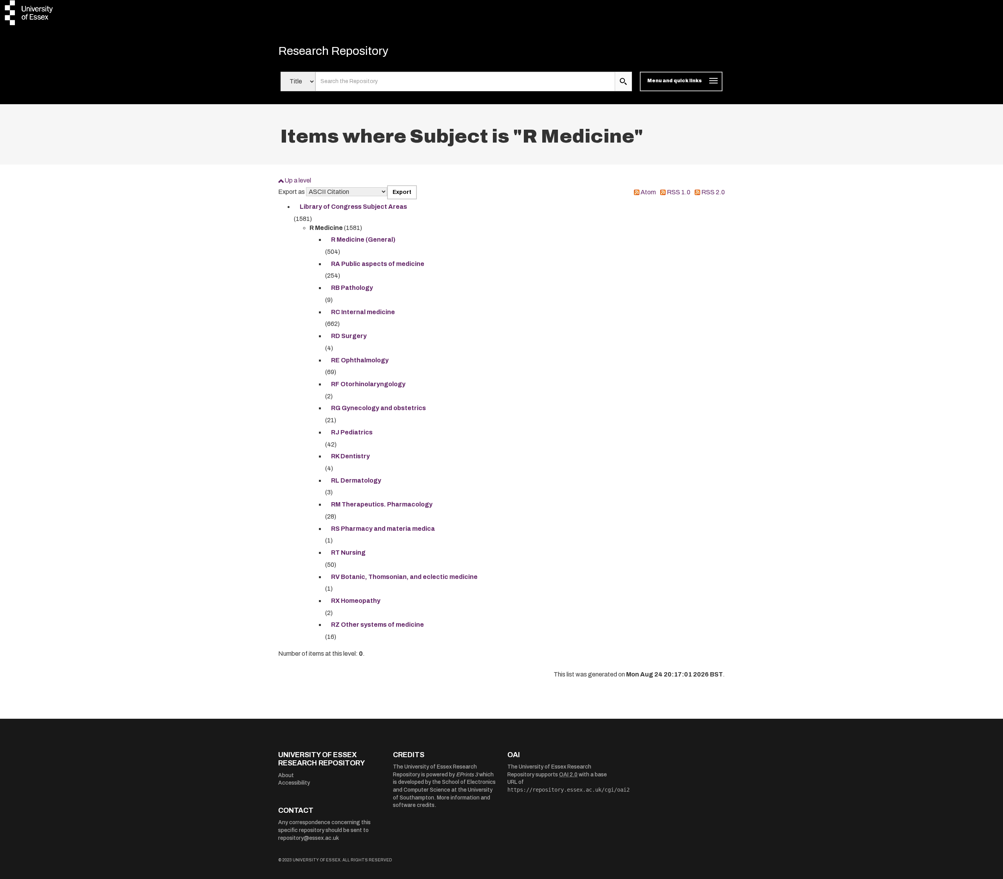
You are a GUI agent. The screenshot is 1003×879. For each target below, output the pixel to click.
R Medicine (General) (363, 239)
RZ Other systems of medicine (377, 624)
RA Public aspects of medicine (377, 263)
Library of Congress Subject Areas (353, 206)
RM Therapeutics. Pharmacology (382, 504)
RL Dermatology (356, 480)
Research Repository (333, 51)
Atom (648, 192)
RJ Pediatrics (352, 432)
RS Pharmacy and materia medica (383, 528)
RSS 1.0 (678, 192)
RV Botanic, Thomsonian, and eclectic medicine (404, 576)
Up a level (297, 180)
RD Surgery (349, 336)
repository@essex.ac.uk (308, 838)
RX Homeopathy (355, 600)
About (286, 775)
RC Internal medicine (363, 312)
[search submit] (623, 81)
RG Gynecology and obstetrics (378, 408)
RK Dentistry (350, 456)
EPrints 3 (467, 775)
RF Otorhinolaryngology (368, 384)
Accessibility (294, 783)
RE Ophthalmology (360, 360)
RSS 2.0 (713, 192)
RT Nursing (348, 552)
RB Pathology (352, 287)
